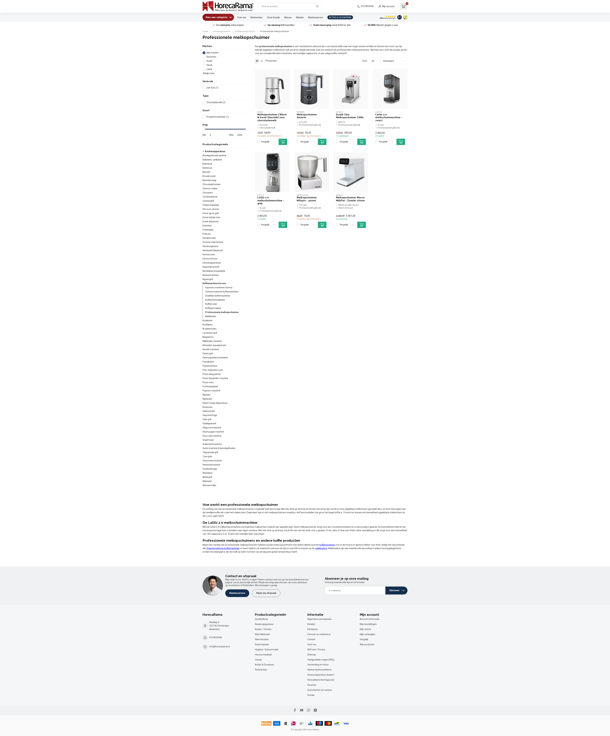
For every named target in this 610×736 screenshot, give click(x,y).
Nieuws (288, 17)
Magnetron (208, 337)
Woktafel (207, 481)
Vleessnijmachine (211, 464)
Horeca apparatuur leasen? (321, 674)
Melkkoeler (210, 316)
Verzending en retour (318, 664)
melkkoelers (321, 548)
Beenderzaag (209, 180)
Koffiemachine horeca (245, 31)
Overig (258, 659)
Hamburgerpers (210, 246)
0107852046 (367, 6)
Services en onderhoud (318, 634)
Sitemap (311, 654)
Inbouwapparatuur (212, 262)
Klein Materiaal (262, 634)
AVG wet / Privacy (316, 649)
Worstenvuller (209, 485)
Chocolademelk (216, 102)
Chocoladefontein (211, 184)
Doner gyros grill (211, 213)
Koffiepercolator (213, 308)
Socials (311, 695)
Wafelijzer (208, 473)
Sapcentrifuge (210, 415)
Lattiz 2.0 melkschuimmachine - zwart (388, 117)
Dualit (209, 61)
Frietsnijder (208, 229)
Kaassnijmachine (211, 267)
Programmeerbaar (218, 117)
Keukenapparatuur (221, 31)
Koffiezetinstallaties (215, 300)
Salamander (209, 411)
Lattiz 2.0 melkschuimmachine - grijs (270, 200)
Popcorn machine (211, 390)
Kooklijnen (208, 324)
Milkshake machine (212, 341)
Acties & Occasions (264, 664)
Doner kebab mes (211, 217)
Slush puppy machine (213, 431)
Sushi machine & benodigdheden (219, 448)
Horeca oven (209, 254)
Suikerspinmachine (212, 444)
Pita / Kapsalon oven (213, 370)
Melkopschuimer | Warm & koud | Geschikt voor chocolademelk (272, 117)
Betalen (311, 624)
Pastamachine (210, 366)
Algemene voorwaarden (319, 619)
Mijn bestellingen (368, 624)
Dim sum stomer (211, 209)
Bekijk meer (209, 73)
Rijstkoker (207, 399)
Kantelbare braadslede (214, 271)
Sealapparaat (209, 423)
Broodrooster (209, 176)
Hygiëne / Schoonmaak (266, 649)
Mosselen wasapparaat (214, 345)
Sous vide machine (212, 436)
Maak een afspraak (266, 593)
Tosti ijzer (207, 456)
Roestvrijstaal (262, 644)
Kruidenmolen (210, 328)
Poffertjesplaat (210, 386)
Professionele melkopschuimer (274, 31)
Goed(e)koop (261, 619)
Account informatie (369, 619)
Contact (311, 639)
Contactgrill (208, 201)
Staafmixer (208, 440)
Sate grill (207, 419)
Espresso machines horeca (218, 287)
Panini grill (208, 353)
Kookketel (207, 320)
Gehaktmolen (209, 238)
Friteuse (207, 234)
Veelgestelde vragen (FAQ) (320, 659)
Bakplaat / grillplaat (212, 159)
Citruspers (208, 192)
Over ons (241, 17)
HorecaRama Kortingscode (320, 680)
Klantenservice (315, 17)
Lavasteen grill (210, 333)
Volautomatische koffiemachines (221, 291)
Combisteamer (210, 196)
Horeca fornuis (210, 258)
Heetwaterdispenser (213, 250)
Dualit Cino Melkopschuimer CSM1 (350, 116)
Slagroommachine (212, 427)
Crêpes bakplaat (211, 205)
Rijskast (206, 394)
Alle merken (213, 53)
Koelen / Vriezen (263, 629)
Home (205, 31)
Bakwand (207, 163)
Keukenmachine (211, 275)
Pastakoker (208, 361)
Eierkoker (207, 225)
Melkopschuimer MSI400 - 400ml (307, 199)
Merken (300, 17)
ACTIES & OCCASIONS (340, 17)
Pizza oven (208, 382)
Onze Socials (273, 17)
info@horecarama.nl (219, 646)
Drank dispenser (211, 221)
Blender (206, 172)
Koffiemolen (211, 304)
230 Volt (212, 88)
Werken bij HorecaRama (319, 669)
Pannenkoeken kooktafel (215, 357)
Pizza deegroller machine (215, 378)
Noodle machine (211, 349)
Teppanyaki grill (210, 452)
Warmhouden (262, 639)
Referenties (256, 17)
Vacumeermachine (212, 460)
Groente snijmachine (213, 242)
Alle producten (367, 644)
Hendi (209, 65)
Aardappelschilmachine (214, 155)
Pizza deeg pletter (212, 374)
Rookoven (208, 407)
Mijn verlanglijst (367, 634)
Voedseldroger (210, 469)
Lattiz (209, 69)
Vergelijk (265, 142)
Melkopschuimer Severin (307, 116)
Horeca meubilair (263, 654)
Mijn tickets (365, 629)
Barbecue (207, 168)
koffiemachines (327, 545)
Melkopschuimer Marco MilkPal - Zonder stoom (350, 199)
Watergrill (207, 477)
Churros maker (210, 188)
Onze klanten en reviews (319, 690)
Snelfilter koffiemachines (217, 295)
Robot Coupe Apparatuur (215, 403)
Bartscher (211, 57)
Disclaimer (312, 629)
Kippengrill (208, 279)
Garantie (311, 685)
